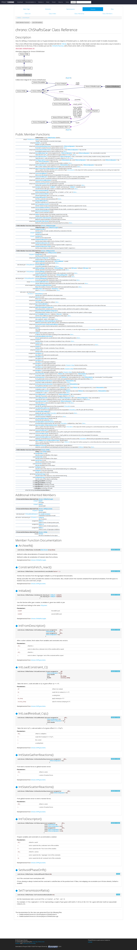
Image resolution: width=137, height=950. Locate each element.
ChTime (41, 534)
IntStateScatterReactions (43, 150)
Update (37, 214)
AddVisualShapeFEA (41, 275)
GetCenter (38, 317)
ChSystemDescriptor (53, 168)
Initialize (38, 187)
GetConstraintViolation (42, 211)
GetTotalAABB (39, 314)
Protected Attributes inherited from (34, 499)
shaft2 (41, 504)
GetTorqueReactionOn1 (42, 204)
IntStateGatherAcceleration (43, 381)
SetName (38, 470)
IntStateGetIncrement (42, 391)
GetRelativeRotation (41, 239)
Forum (54, 2)
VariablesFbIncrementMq (42, 415)
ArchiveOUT (38, 218)
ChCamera (55, 288)
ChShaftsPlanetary (58, 46)
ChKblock (66, 442)
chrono (19, 17)
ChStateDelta (66, 160)
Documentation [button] (30, 2)
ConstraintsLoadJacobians (43, 180)
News (47, 2)
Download (20, 2)
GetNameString (40, 474)
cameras (41, 517)
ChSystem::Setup (70, 365)
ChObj (44, 451)
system (41, 510)
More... (65, 148)
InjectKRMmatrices (41, 440)
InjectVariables (39, 425)
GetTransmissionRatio (42, 194)
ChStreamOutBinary (52, 324)
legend (68, 78)
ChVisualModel (58, 261)
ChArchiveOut (47, 218)
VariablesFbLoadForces (42, 408)
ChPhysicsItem (52, 252)
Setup (37, 328)
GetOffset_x (38, 353)
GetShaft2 (38, 236)
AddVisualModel (40, 261)
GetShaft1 (38, 233)
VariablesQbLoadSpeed (42, 411)
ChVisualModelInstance (31, 514)
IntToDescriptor (40, 160)
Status (67, 2)
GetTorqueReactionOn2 (42, 207)
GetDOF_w (38, 343)
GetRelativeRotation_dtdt (43, 246)
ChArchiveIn (45, 221)
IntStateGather (39, 374)
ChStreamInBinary (50, 321)
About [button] (60, 2)
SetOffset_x (38, 363)
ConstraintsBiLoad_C (41, 177)
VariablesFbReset (40, 405)
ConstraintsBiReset (41, 173)
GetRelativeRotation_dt (42, 243)
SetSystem (38, 258)
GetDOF (37, 339)
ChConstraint (70, 170)
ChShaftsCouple (53, 227)
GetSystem (38, 254)
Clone (37, 139)
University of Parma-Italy (29, 943)
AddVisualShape (40, 268)
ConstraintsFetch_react (42, 183)
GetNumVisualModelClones (43, 285)
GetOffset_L (38, 360)
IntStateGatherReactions (42, 146)
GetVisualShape (40, 271)
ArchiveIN (38, 221)
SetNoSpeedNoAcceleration (43, 336)
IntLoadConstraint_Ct (41, 401)
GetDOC (37, 346)
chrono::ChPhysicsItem (48, 251)
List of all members (37, 22)
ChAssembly (91, 329)
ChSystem (31, 254)
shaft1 (41, 501)
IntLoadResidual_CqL (41, 153)
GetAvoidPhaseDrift (41, 201)
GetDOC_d (38, 350)
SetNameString (39, 477)
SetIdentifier (39, 457)
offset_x (41, 521)
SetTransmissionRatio (42, 190)
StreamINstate (39, 321)
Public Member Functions (22, 22)
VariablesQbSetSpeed (41, 418)
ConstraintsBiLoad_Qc (41, 433)
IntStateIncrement (41, 387)
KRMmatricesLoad (40, 445)
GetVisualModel (40, 265)
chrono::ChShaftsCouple (48, 225)
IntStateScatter (40, 377)
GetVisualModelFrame (42, 282)
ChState (60, 374)
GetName (38, 467)
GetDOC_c (38, 143)
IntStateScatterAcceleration (43, 384)
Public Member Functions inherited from (35, 225)
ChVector (47, 314)
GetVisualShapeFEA (41, 278)
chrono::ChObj (45, 450)
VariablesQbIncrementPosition (44, 422)
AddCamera (38, 288)
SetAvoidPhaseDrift (41, 197)
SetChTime (38, 464)
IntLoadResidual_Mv (41, 398)
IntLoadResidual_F (40, 394)
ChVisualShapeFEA (61, 275)
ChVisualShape (58, 268)
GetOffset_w (39, 357)
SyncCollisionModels (41, 304)
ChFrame (74, 268)
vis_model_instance (44, 514)
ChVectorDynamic (69, 146)
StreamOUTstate (40, 324)
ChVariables (67, 406)
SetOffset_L (38, 370)
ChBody (63, 44)
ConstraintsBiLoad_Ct (41, 430)
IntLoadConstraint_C (41, 156)
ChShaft (52, 187)
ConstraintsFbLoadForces (43, 437)
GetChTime (38, 460)
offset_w (41, 524)
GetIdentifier (39, 453)
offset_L (41, 528)
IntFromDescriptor (41, 165)
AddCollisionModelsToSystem (44, 307)
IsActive (37, 297)
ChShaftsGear (25, 17)
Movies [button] (40, 2)
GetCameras (39, 293)
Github (90, 942)
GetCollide (38, 300)
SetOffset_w (38, 367)
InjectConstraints (40, 168)
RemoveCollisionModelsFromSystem (46, 311)
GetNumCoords (39, 229)
